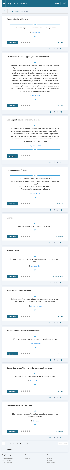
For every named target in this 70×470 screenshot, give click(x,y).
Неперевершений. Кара (17, 170)
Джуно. (10, 218)
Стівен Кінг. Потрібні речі (17, 19)
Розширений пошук (7, 458)
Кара (33, 193)
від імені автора (36, 146)
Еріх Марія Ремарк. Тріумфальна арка (23, 120)
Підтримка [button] (28, 455)
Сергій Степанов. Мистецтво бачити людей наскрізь (29, 368)
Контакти (27, 458)
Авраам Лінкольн (36, 381)
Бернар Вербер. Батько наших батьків (23, 330)
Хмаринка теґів (19, 11)
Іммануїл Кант (13, 250)
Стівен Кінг (36, 32)
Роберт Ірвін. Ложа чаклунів (19, 290)
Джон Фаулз (36, 95)
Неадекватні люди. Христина (19, 405)
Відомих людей (59, 276)
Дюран (38, 193)
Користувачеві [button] (51, 455)
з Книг (61, 42)
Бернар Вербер (35, 343)
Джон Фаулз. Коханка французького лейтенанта (28, 57)
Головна (49, 458)
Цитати (11, 11)
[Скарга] (50, 48)
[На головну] (5, 11)
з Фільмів (60, 203)
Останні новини (6, 460)
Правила (49, 460)
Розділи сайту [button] (6, 455)
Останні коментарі (7, 462)
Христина (36, 421)
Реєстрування (51, 462)
